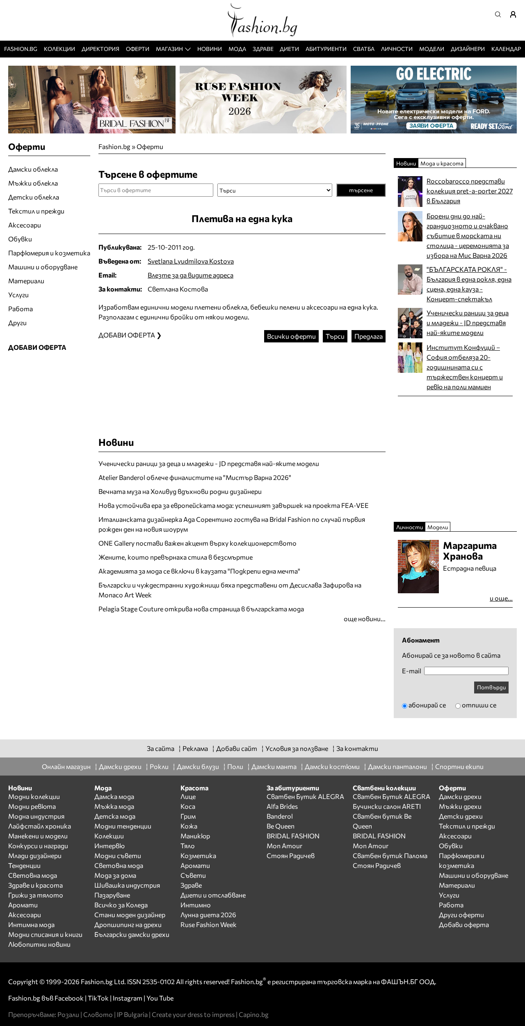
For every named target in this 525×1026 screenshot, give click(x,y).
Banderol (280, 816)
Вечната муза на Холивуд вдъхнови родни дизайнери (180, 491)
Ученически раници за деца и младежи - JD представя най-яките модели (208, 463)
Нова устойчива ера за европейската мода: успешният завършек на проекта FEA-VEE (233, 505)
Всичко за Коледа (121, 905)
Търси (335, 336)
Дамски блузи (198, 766)
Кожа (188, 826)
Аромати (23, 905)
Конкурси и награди (38, 845)
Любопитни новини (39, 944)
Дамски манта (274, 766)
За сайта (160, 748)
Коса (187, 806)
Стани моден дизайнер (129, 914)
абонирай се (427, 705)
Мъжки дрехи (460, 806)
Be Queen (280, 826)
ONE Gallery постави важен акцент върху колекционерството (197, 543)
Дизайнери (468, 48)
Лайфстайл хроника (39, 826)
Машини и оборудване (43, 267)
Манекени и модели (38, 836)
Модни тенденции (122, 826)
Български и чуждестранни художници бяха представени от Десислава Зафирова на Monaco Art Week (229, 590)
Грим (188, 816)
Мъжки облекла (33, 183)
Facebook (69, 998)
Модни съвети (117, 855)
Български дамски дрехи (131, 934)
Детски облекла (33, 197)
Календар (506, 48)
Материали (26, 281)
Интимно (195, 905)
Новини (209, 48)
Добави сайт (236, 748)
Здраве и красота (35, 885)
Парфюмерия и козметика (49, 253)
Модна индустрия (36, 816)
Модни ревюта (32, 806)
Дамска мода (114, 796)
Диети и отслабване (213, 895)
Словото (98, 1014)
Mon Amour (284, 845)
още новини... (365, 618)
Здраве (263, 48)
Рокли (159, 766)
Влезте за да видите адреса (190, 275)
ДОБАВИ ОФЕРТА (37, 347)
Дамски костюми (332, 766)
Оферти (137, 48)
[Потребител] (516, 14)
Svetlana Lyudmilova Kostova (191, 261)
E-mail (411, 671)
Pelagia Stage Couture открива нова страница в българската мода (201, 609)
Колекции (59, 48)
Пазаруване (112, 895)
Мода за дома (115, 875)
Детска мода (114, 816)
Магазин (169, 48)
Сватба (363, 48)
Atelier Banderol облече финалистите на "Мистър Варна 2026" (194, 477)
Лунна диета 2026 (208, 914)
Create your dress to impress (193, 1014)
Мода (237, 48)
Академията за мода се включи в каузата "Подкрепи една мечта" (199, 571)
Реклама (195, 748)
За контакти (357, 748)
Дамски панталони (397, 766)
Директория (100, 48)
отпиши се (479, 705)
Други (17, 322)
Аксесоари (24, 225)
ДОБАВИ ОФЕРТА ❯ (130, 335)
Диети (289, 48)
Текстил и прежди (36, 211)
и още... (501, 598)
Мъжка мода (114, 806)
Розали (68, 1014)
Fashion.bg (20, 48)
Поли (235, 766)
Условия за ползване (296, 748)
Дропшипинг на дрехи (128, 924)
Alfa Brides (282, 806)
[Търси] (500, 14)
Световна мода (32, 875)
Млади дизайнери (35, 855)
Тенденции (24, 865)
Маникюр (195, 836)
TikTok (98, 998)
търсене (361, 189)
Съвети (193, 875)
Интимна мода (31, 924)
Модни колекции (34, 796)
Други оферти (461, 914)
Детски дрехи (461, 816)
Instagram (127, 998)
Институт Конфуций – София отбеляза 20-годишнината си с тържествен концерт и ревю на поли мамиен (465, 366)
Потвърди (491, 687)
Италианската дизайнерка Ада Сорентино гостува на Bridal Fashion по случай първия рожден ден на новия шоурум (231, 524)
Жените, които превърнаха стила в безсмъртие (175, 557)
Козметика (198, 855)
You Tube (159, 998)
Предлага (368, 336)
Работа (20, 308)
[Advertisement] (242, 381)
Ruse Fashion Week (208, 924)
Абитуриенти (326, 48)
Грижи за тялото (35, 895)
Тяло (187, 845)
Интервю (109, 845)
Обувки (20, 239)
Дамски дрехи (120, 766)
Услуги (18, 294)
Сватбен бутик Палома (390, 855)
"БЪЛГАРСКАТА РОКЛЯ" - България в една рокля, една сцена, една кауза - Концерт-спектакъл (469, 284)
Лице (188, 796)
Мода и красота (441, 163)
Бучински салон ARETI (387, 806)
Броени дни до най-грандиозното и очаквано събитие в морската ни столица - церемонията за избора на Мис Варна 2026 (468, 235)
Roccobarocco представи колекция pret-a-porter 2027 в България (470, 190)
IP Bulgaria (132, 1014)
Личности (397, 48)
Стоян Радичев (291, 855)
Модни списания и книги (45, 934)
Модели (431, 48)
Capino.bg (254, 1014)
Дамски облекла (33, 169)
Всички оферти (291, 336)
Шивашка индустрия (127, 885)
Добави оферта (464, 924)
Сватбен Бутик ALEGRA (305, 796)
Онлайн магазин (66, 766)
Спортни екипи (459, 766)
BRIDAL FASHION (293, 836)
